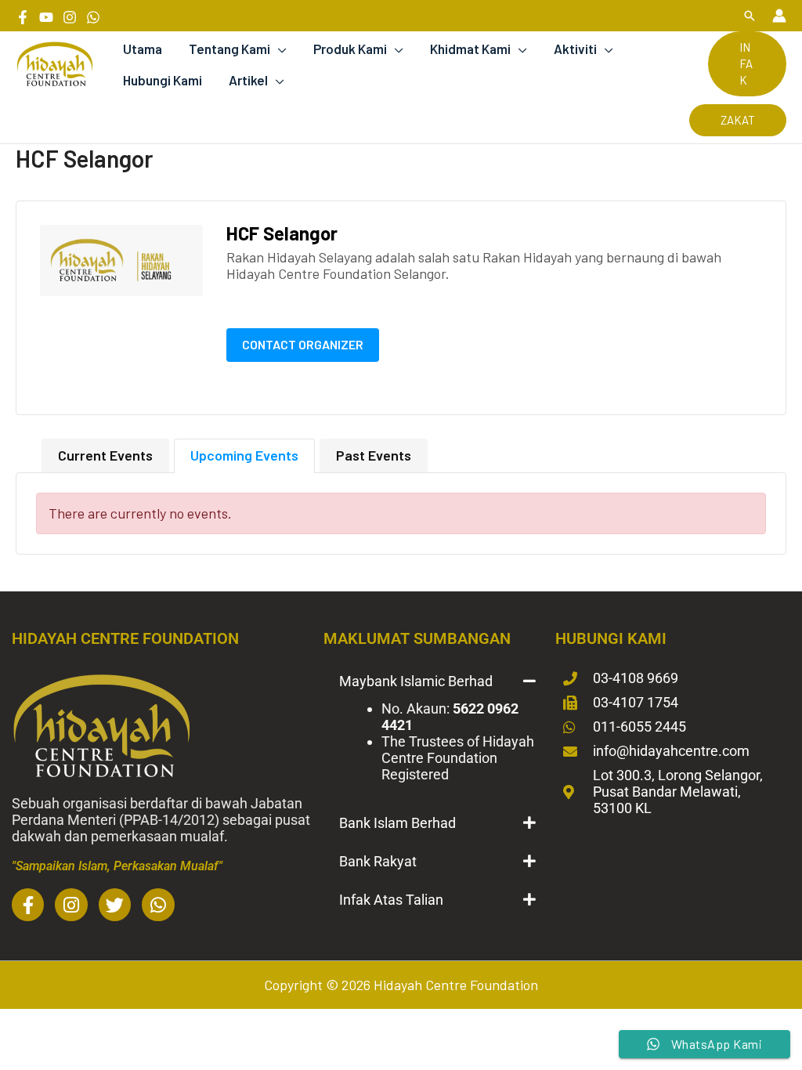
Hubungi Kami (162, 80)
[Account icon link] (779, 16)
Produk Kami (350, 48)
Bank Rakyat (378, 861)
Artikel (248, 80)
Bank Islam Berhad (397, 823)
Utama (142, 48)
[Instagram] (70, 17)
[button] (749, 16)
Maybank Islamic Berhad (416, 681)
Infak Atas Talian (391, 899)
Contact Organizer (302, 344)
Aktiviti (575, 48)
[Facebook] (23, 17)
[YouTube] (46, 17)
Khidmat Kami (470, 48)
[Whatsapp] (93, 17)
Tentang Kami (229, 48)
